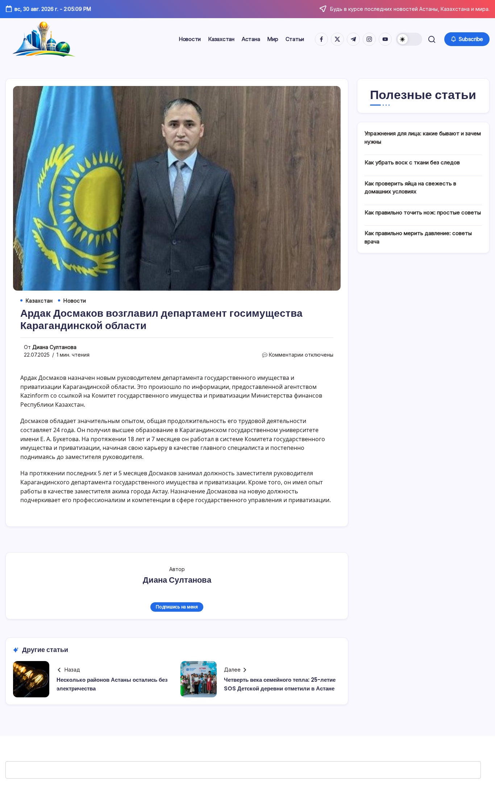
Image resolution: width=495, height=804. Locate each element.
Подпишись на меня (177, 607)
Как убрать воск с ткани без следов (412, 162)
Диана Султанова (54, 347)
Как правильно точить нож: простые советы (423, 212)
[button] (409, 39)
